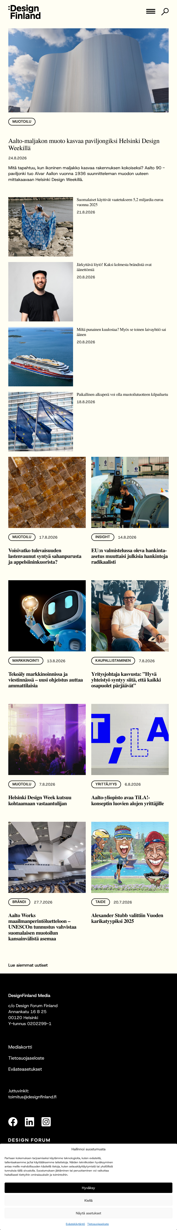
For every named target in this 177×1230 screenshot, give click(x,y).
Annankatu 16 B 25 (27, 1011)
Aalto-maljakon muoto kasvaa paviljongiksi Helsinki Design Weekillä (83, 144)
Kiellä (88, 1200)
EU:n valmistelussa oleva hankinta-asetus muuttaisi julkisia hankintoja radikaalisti (129, 555)
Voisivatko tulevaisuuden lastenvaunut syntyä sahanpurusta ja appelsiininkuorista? (44, 555)
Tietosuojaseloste (98, 1224)
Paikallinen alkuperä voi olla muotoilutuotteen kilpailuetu (122, 394)
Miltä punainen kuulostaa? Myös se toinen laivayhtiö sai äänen (121, 332)
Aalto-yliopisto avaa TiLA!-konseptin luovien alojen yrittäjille (127, 800)
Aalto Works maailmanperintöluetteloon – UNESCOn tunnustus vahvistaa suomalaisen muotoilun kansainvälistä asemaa (42, 926)
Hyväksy (88, 1188)
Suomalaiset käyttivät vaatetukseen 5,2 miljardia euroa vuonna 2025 (120, 202)
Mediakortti (20, 1047)
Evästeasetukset (25, 1069)
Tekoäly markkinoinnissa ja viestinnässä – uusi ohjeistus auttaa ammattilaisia (45, 679)
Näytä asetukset (88, 1213)
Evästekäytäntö (75, 1224)
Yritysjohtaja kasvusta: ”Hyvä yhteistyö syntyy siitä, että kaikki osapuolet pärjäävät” (126, 679)
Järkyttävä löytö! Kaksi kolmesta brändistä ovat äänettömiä (114, 267)
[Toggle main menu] (151, 12)
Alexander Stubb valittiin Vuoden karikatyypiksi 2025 (127, 918)
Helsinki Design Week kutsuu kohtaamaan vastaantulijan (39, 800)
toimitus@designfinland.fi (32, 1097)
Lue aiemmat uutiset (28, 965)
